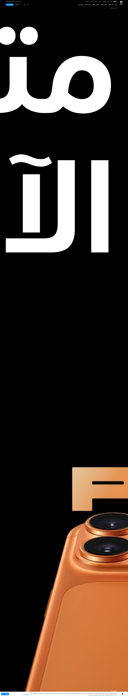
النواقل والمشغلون (105, 1)
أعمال (111, 1)
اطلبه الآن (114, 691)
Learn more (25, 694)
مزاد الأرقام (92, 1)
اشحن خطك (19, 1)
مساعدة (100, 1)
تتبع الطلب (14, 1)
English (17, 4)
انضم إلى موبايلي (10, 4)
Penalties (87, 1)
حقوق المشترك (8, 1)
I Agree (6, 694)
